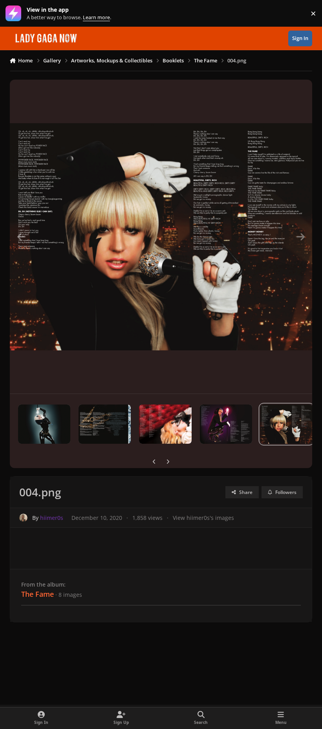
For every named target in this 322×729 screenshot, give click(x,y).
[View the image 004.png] (286, 424)
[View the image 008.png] (44, 424)
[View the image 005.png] (226, 424)
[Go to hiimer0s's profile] (23, 518)
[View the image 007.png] (105, 424)
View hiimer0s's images (203, 517)
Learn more (15, 13)
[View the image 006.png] (165, 424)
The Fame (37, 594)
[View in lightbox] (161, 237)
